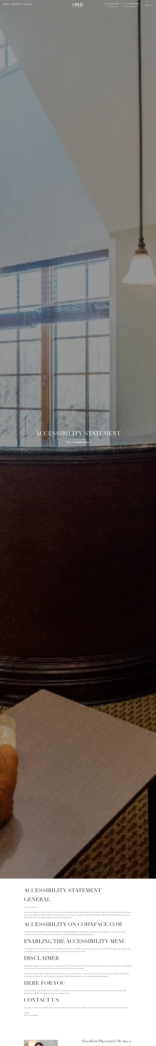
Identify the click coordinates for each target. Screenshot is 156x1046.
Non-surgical (28, 4)
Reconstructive (16, 4)
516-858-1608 (134, 4)
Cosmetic (6, 4)
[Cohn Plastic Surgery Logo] (78, 5)
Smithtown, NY (113, 6)
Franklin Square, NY (132, 6)
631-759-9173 (113, 4)
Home (68, 442)
